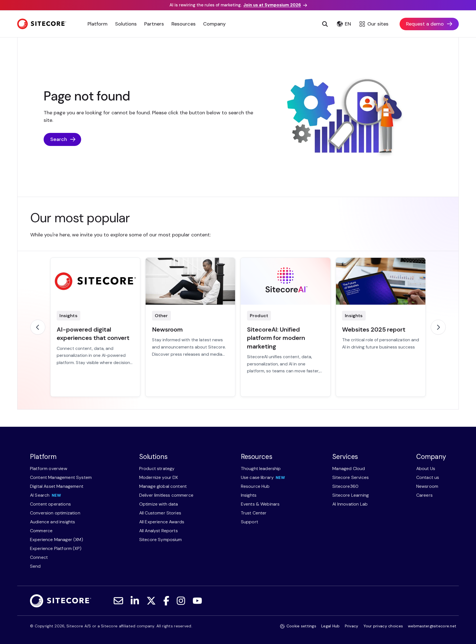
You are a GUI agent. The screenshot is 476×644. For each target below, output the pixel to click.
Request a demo (425, 24)
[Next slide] (438, 327)
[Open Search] (325, 24)
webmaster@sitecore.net (432, 625)
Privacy (351, 625)
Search (58, 139)
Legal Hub (330, 625)
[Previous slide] (37, 327)
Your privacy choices (383, 625)
